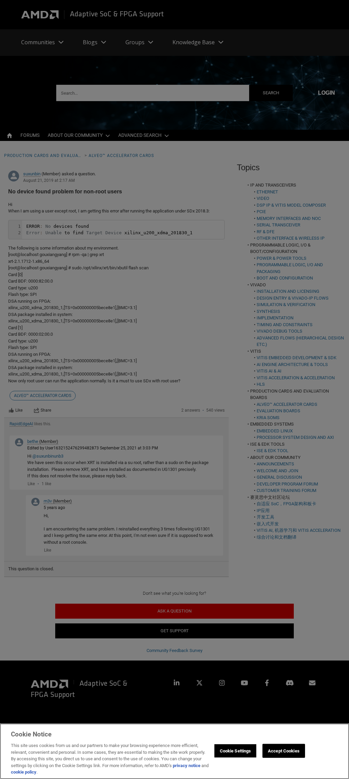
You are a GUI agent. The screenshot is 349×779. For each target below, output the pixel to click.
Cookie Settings (235, 750)
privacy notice (186, 765)
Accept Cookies (284, 750)
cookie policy (23, 772)
